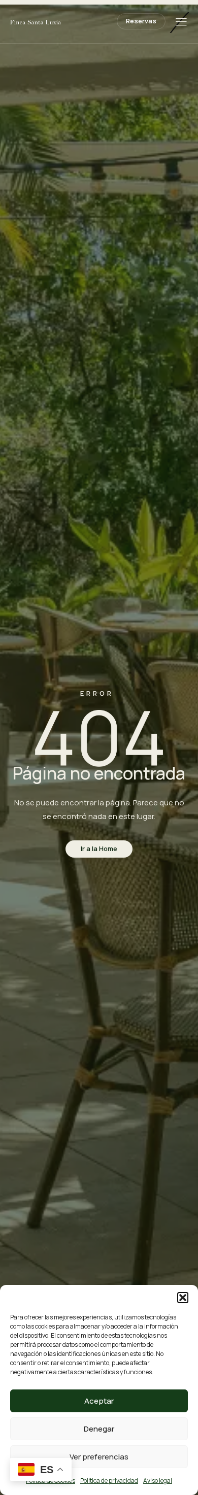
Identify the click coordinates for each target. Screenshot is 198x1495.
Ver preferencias (99, 1456)
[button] (183, 1298)
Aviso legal (157, 1480)
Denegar (99, 1428)
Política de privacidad (109, 1480)
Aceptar (99, 1401)
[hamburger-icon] (181, 22)
